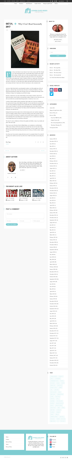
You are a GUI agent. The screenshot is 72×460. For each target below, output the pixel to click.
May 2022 (52, 202)
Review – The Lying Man (10, 198)
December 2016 (53, 360)
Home (15, 3)
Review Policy (53, 112)
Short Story (52, 409)
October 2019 (52, 276)
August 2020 (52, 252)
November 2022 (53, 190)
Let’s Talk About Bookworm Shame (57, 77)
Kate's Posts (58, 41)
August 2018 (52, 311)
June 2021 (52, 227)
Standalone (59, 409)
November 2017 (53, 333)
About (7, 444)
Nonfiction (52, 398)
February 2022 (53, 210)
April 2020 (52, 262)
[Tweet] (38, 142)
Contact (7, 439)
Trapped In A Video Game (61, 418)
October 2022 (52, 193)
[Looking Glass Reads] (36, 10)
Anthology (61, 376)
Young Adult (62, 421)
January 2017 (52, 357)
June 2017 (52, 345)
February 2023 (53, 183)
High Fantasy (59, 385)
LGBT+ (51, 389)
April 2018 (52, 321)
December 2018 (53, 301)
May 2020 (52, 259)
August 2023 (52, 168)
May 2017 (52, 348)
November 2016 (53, 362)
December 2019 (53, 271)
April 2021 (52, 232)
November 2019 (53, 274)
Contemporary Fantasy (54, 380)
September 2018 (53, 308)
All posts (22, 170)
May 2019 (52, 289)
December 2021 (53, 215)
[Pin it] (43, 142)
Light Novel (56, 389)
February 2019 (53, 296)
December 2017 (53, 330)
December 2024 (53, 151)
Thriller (57, 414)
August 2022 (52, 195)
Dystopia (62, 380)
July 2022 (52, 198)
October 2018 (52, 306)
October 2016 (52, 365)
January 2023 (52, 185)
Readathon (52, 403)
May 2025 (52, 146)
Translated (52, 418)
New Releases (29, 3)
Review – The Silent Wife (23, 198)
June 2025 (52, 143)
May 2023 (52, 175)
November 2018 (53, 303)
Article (7, 144)
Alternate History (53, 376)
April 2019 (52, 291)
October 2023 (52, 166)
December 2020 (53, 242)
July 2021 (52, 225)
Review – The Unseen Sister (37, 198)
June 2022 (52, 200)
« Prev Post (7, 150)
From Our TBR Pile (55, 117)
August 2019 (52, 281)
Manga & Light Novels (47, 3)
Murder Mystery (60, 394)
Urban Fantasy (52, 421)
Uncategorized (53, 127)
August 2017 (52, 340)
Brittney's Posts (58, 39)
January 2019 (52, 298)
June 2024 (52, 156)
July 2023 (52, 170)
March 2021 (52, 234)
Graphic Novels (38, 3)
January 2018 (52, 328)
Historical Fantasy (53, 387)
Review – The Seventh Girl (55, 75)
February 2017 (53, 355)
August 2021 (52, 222)
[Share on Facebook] (36, 142)
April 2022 (52, 205)
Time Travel (62, 416)
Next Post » (43, 150)
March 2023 (52, 180)
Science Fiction (53, 407)
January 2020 (52, 269)
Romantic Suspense (59, 405)
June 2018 (52, 316)
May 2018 (52, 318)
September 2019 (53, 279)
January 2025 (52, 148)
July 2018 (52, 313)
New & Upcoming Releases (56, 122)
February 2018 (53, 326)
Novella (57, 398)
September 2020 (53, 249)
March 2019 (52, 294)
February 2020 (53, 266)
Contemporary (57, 378)
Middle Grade (52, 394)
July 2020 (52, 254)
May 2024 (52, 158)
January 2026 (52, 138)
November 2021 (53, 217)
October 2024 (52, 153)
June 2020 (52, 257)
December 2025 (53, 141)
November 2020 (53, 244)
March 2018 (52, 323)
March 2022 (52, 207)
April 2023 (52, 178)
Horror (60, 387)
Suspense (51, 414)
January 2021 (52, 239)
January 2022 (52, 212)
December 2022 (53, 188)
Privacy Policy (9, 446)
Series (59, 407)
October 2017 (52, 335)
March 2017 (52, 353)
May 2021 (52, 230)
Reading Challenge (59, 403)
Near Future (57, 396)
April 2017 (52, 350)
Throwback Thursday (55, 125)
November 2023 (53, 163)
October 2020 (52, 247)
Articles (56, 3)
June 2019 (52, 286)
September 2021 (53, 220)
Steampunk (52, 412)
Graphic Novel (52, 385)
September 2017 (53, 338)
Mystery (51, 396)
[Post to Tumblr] (41, 142)
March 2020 (52, 264)
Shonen (63, 407)
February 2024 (53, 161)
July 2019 (52, 284)
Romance (51, 405)
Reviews (21, 3)
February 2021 (53, 237)
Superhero (58, 412)
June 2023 (52, 173)
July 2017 (52, 343)
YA (57, 421)
